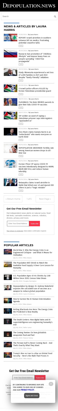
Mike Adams (27, 258)
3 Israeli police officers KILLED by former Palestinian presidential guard (35, 89)
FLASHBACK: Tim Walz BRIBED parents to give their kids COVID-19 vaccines (36, 103)
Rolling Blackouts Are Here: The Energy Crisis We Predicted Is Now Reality (33, 310)
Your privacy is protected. (15, 231)
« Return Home (13, 199)
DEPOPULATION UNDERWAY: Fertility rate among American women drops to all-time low (36, 150)
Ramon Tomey (28, 338)
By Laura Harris (33, 34)
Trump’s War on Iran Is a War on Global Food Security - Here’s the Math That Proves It (32, 354)
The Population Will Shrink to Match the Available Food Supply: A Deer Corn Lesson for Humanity (33, 265)
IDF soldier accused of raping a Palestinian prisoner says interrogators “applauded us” (35, 118)
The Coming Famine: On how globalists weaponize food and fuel (29, 333)
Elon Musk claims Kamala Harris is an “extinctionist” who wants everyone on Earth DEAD (35, 134)
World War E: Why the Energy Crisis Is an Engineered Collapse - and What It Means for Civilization (32, 252)
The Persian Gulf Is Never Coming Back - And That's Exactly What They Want (32, 344)
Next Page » (45, 199)
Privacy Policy (27, 390)
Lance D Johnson (29, 294)
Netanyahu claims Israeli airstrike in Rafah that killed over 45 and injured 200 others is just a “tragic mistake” (36, 185)
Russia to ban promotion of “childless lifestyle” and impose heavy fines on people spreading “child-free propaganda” (35, 58)
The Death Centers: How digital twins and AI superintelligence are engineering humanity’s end (32, 322)
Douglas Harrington (29, 281)
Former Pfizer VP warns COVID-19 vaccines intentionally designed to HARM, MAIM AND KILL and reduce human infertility (36, 168)
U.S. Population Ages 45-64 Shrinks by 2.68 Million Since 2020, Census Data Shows (31, 277)
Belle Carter (27, 327)
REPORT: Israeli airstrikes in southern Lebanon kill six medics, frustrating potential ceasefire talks (35, 40)
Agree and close (32, 395)
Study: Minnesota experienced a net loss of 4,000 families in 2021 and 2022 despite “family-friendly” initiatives (36, 74)
